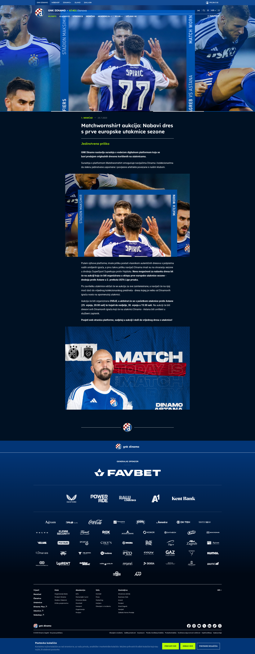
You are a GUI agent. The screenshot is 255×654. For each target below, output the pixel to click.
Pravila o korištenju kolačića (155, 633)
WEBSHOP (55, 2)
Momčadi (79, 603)
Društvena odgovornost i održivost (189, 633)
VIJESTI (52, 16)
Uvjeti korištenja (207, 633)
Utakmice (37, 602)
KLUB (118, 16)
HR (212, 10)
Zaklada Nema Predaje (126, 612)
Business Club (123, 597)
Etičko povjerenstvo (61, 603)
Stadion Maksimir (61, 600)
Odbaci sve (188, 646)
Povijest (78, 612)
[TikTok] (214, 626)
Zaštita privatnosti (130, 633)
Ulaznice (37, 611)
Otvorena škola (81, 600)
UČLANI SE (131, 16)
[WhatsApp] (220, 626)
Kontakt (98, 594)
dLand (120, 600)
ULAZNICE (64, 16)
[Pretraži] (204, 10)
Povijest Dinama (60, 597)
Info (77, 594)
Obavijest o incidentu (103, 606)
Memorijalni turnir (82, 597)
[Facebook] (189, 626)
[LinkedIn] (209, 626)
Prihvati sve (170, 646)
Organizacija (80, 609)
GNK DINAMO (42, 2)
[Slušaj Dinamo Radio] (198, 10)
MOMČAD (90, 16)
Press (98, 597)
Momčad (37, 594)
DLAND (77, 2)
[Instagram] (194, 626)
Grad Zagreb (122, 606)
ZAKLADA (88, 2)
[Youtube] (199, 626)
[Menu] (219, 10)
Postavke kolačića (208, 646)
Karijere (98, 603)
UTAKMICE (78, 16)
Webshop (37, 615)
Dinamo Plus (39, 607)
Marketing (99, 600)
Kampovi (79, 606)
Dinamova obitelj (124, 594)
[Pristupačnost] (208, 10)
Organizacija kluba (61, 594)
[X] (204, 626)
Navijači (121, 609)
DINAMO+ (67, 2)
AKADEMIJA (104, 16)
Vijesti (36, 590)
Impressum (141, 633)
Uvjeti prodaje (217, 633)
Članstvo (37, 598)
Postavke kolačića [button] (170, 633)
